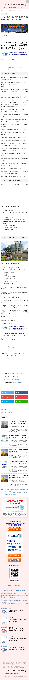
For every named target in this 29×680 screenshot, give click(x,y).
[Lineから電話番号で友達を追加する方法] (14, 590)
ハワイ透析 (23, 663)
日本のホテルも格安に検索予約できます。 (14, 379)
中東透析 (8, 663)
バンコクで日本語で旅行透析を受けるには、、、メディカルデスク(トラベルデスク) (18, 463)
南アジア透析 (18, 662)
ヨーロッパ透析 (18, 664)
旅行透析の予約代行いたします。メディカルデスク (13, 593)
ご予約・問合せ (9, 666)
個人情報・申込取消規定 (20, 667)
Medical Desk (8, 412)
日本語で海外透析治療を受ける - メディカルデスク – (14, 673)
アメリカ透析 (5, 664)
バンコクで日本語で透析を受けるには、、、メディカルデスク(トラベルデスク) (18, 437)
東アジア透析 (11, 662)
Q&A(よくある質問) (11, 667)
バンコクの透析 (5, 407)
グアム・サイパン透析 (15, 663)
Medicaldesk (5, 662)
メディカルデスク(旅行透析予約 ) (14, 5)
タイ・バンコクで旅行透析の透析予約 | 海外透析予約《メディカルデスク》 (18, 450)
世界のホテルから (20, 373)
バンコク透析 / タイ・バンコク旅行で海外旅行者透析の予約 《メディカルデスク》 (18, 477)
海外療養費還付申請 (17, 666)
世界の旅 (20, 382)
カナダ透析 (12, 664)
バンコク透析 (4, 409)
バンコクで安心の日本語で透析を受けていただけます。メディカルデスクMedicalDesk (18, 423)
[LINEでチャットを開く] (14, 585)
